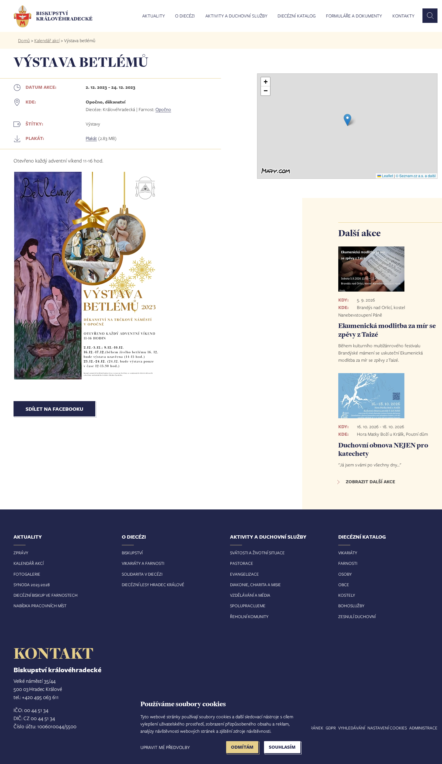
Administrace (423, 728)
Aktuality (153, 16)
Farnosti (347, 563)
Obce (343, 584)
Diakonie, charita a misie (255, 584)
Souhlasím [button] (282, 747)
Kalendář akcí (47, 40)
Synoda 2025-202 (31, 584)
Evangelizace (244, 574)
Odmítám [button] (242, 747)
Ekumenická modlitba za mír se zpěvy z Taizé (387, 330)
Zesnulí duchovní (357, 616)
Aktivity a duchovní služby (236, 16)
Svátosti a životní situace (257, 552)
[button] (347, 120)
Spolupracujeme (248, 605)
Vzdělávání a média (250, 595)
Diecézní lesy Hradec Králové (153, 584)
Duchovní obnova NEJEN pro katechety (383, 449)
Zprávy (21, 552)
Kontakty (403, 16)
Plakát (91, 138)
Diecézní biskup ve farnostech (46, 595)
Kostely (346, 595)
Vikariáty (347, 552)
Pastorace (241, 563)
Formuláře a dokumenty (354, 16)
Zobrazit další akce (370, 481)
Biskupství (132, 552)
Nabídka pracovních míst (40, 605)
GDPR (331, 728)
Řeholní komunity (249, 616)
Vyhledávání (351, 728)
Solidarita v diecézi (142, 574)
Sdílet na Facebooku (54, 408)
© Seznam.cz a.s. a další (416, 175)
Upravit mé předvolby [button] (165, 747)
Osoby (345, 574)
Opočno (163, 109)
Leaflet (387, 175)
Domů (24, 40)
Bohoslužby (351, 605)
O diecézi (185, 16)
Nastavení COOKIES (387, 728)
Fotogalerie (27, 574)
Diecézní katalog (297, 16)
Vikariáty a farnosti (143, 563)
